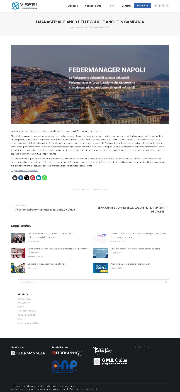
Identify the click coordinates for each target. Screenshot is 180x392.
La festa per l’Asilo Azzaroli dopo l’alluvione (47, 264)
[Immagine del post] (18, 238)
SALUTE (21, 319)
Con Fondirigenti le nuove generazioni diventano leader (135, 249)
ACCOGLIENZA (24, 299)
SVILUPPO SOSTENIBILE (28, 323)
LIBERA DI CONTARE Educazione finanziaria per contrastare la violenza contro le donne (138, 235)
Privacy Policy (143, 347)
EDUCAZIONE (85, 190)
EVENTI (21, 307)
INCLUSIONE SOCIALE (27, 311)
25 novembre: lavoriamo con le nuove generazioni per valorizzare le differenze (57, 251)
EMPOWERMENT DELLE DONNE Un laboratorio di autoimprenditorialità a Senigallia (51, 235)
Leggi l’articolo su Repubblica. (24, 171)
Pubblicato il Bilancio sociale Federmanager (130, 264)
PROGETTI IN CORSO (27, 315)
